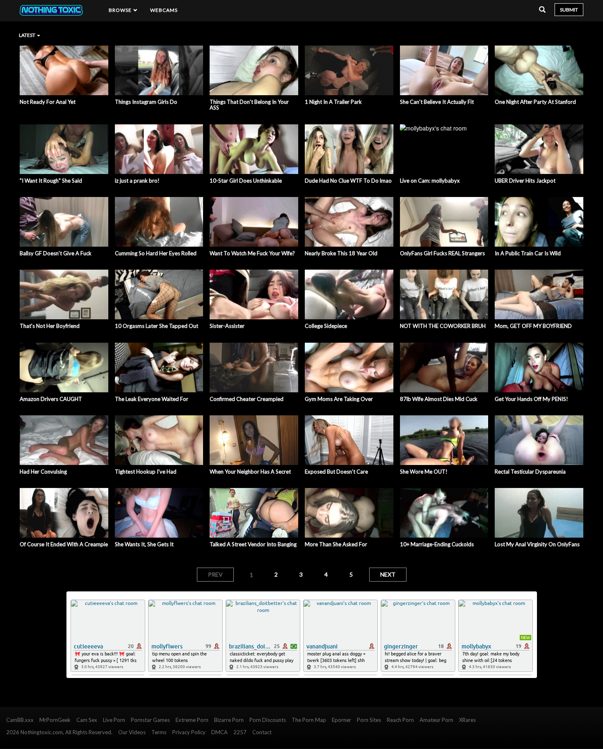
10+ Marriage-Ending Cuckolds (437, 544)
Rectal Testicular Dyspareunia (530, 471)
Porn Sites (369, 720)
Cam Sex (86, 720)
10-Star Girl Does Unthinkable (246, 180)
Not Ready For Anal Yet (47, 102)
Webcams (164, 10)
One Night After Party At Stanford (535, 102)
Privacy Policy (189, 732)
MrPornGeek (55, 720)
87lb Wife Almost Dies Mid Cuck (438, 399)
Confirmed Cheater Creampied (246, 399)
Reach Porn (400, 720)
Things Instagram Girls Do (146, 102)
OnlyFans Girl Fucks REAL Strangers (442, 253)
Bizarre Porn (229, 720)
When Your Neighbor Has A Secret (250, 471)
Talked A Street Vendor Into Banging (253, 544)
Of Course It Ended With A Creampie (64, 544)
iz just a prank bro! (137, 180)
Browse (121, 10)
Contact (262, 732)
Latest (27, 35)
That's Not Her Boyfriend (50, 326)
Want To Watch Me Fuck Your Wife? (252, 253)
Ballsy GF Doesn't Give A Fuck (55, 253)
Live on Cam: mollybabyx (430, 180)
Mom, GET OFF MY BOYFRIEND (533, 326)
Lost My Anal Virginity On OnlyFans (537, 544)
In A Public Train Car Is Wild (528, 253)
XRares (467, 720)
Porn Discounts (267, 720)
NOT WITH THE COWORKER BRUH (443, 326)
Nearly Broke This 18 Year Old (341, 253)
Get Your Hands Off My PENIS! (531, 399)
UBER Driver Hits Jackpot (525, 180)
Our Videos (132, 732)
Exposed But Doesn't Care (336, 471)
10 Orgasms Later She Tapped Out (156, 326)
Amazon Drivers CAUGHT (51, 399)
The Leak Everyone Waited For (151, 399)
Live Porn (114, 720)
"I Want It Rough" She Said (51, 180)
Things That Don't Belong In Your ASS (249, 105)
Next (387, 574)
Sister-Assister (227, 326)
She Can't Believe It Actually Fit (437, 102)
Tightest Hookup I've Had (145, 471)
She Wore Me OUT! (424, 471)
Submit (569, 10)
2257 (240, 732)
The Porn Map (309, 720)
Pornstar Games (150, 720)
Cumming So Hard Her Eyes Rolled (155, 253)
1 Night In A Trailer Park (333, 102)
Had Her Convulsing (43, 471)
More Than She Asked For (336, 544)
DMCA (219, 732)
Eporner (341, 720)
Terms (159, 732)
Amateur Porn (436, 720)
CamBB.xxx (20, 720)
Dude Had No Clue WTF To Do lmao (348, 180)
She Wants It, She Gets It (144, 544)
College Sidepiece (326, 326)
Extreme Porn (192, 720)
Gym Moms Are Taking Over (339, 399)
